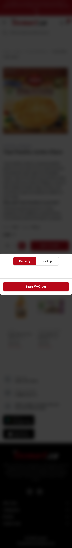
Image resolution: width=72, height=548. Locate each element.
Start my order (36, 286)
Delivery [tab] (24, 261)
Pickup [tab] (47, 261)
